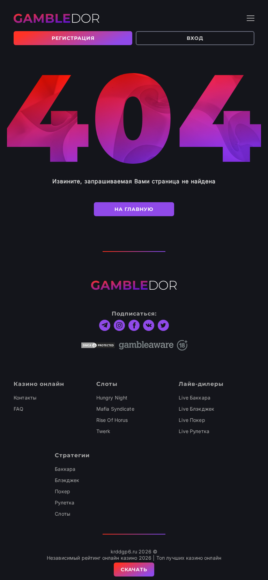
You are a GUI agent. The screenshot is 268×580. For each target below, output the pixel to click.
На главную (134, 209)
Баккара (65, 469)
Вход (195, 38)
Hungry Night (112, 398)
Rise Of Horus (112, 420)
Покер (62, 491)
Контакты (25, 398)
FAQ (18, 409)
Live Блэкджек (196, 409)
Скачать (134, 569)
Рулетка (64, 502)
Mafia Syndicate (115, 409)
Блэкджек (67, 480)
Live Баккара (194, 398)
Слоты (62, 514)
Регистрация (73, 38)
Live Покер (192, 420)
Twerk (103, 431)
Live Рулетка (194, 431)
